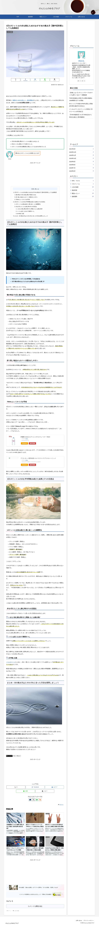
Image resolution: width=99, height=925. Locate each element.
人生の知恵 (10, 755)
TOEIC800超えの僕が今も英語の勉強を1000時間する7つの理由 (80, 99)
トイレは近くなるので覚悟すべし (25, 211)
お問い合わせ (79, 920)
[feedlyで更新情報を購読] (36, 799)
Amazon (24, 443)
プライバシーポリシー (88, 920)
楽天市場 (32, 443)
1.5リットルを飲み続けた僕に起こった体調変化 (28, 204)
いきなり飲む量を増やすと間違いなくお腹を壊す (30, 208)
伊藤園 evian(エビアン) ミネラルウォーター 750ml (35, 437)
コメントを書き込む (35, 906)
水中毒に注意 (20, 213)
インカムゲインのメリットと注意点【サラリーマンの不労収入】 (81, 110)
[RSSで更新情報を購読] (40, 799)
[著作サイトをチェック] (30, 799)
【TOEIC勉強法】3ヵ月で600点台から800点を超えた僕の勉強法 (80, 116)
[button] (54, 79)
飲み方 (19, 755)
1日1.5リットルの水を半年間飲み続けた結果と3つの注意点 (29, 201)
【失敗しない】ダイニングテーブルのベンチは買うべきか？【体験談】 (81, 94)
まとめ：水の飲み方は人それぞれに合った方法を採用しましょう (31, 216)
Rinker (27, 438)
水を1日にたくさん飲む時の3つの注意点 (26, 206)
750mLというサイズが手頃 (23, 199)
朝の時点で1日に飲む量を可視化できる (26, 194)
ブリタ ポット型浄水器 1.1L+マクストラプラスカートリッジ (38, 458)
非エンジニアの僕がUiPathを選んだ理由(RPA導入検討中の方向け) (81, 105)
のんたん (81, 61)
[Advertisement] (35, 90)
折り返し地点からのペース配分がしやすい (27, 197)
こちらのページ (10, 662)
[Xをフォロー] (33, 799)
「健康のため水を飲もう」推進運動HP (22, 100)
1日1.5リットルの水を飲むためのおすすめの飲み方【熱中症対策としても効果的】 (35, 192)
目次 (32, 189)
